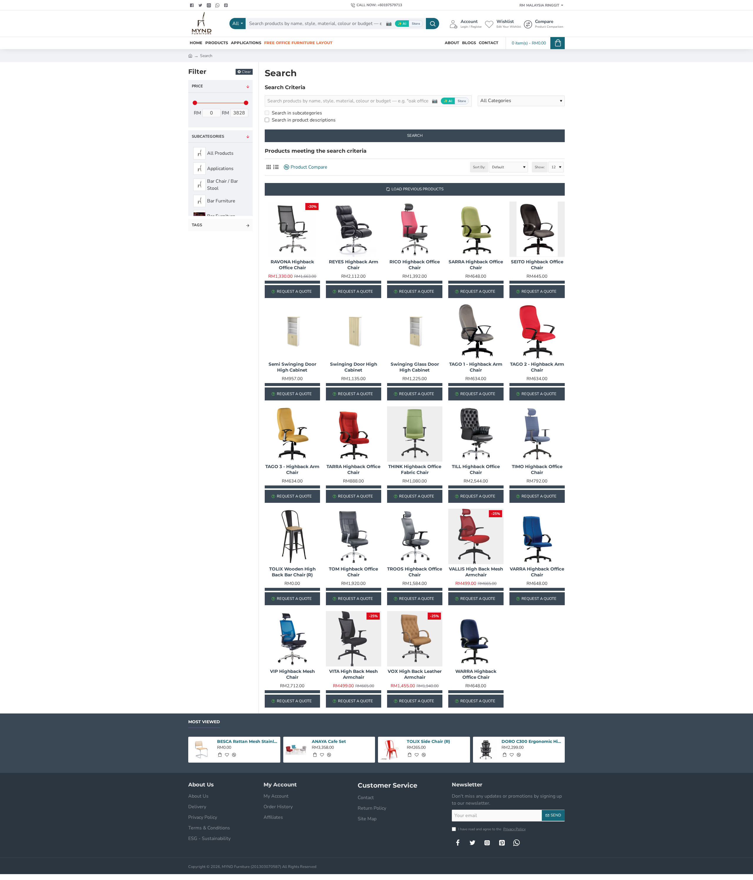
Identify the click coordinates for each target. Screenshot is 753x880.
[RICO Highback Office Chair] (414, 229)
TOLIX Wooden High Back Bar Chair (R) (292, 572)
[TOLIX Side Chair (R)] (391, 750)
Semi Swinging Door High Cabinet (292, 367)
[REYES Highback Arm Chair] (353, 229)
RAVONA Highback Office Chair (292, 264)
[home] (190, 55)
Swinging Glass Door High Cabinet (415, 367)
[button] (220, 755)
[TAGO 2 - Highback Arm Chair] (537, 331)
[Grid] (268, 167)
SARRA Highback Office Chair (476, 264)
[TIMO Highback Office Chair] (537, 434)
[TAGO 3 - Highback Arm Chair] (292, 434)
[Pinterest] (226, 5)
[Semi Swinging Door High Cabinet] (292, 331)
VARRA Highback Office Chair (537, 572)
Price (197, 86)
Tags (197, 225)
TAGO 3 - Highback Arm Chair (292, 469)
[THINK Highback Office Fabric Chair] (414, 434)
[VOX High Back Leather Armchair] (414, 638)
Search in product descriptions (303, 120)
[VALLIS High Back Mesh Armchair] (476, 536)
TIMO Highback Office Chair (537, 469)
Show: (540, 167)
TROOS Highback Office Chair (414, 572)
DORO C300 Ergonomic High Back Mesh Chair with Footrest (532, 741)
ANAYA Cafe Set (329, 741)
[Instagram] (487, 843)
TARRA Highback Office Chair (353, 469)
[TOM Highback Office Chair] (353, 536)
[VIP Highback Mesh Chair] (292, 638)
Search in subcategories (296, 113)
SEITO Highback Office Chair (537, 264)
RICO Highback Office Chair (414, 264)
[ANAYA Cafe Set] (296, 750)
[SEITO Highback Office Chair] (537, 229)
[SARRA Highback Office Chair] (476, 229)
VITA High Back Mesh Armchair (353, 674)
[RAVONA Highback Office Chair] (292, 229)
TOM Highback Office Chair (353, 572)
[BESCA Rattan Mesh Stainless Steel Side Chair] (201, 750)
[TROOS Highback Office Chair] (414, 536)
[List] (275, 167)
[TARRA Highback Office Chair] (353, 434)
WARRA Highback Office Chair (476, 674)
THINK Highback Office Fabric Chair (414, 469)
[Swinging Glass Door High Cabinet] (414, 331)
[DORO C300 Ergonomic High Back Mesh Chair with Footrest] (486, 750)
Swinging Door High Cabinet (353, 367)
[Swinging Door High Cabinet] (353, 331)
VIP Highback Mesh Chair (292, 674)
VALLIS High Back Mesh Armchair (476, 572)
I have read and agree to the (491, 829)
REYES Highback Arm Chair (353, 264)
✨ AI (402, 23)
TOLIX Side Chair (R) (428, 741)
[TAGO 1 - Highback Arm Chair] (476, 331)
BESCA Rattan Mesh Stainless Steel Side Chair (247, 741)
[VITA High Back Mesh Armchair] (353, 638)
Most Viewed (204, 721)
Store (416, 23)
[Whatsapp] (218, 5)
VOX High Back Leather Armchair (415, 674)
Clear (246, 71)
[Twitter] (201, 5)
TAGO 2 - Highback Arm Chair (537, 367)
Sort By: (479, 167)
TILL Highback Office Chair (476, 469)
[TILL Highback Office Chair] (476, 434)
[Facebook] (192, 5)
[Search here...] (432, 23)
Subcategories (208, 136)
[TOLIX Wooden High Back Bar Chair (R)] (292, 536)
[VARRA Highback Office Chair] (537, 536)
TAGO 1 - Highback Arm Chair (475, 367)
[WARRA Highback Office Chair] (476, 638)
